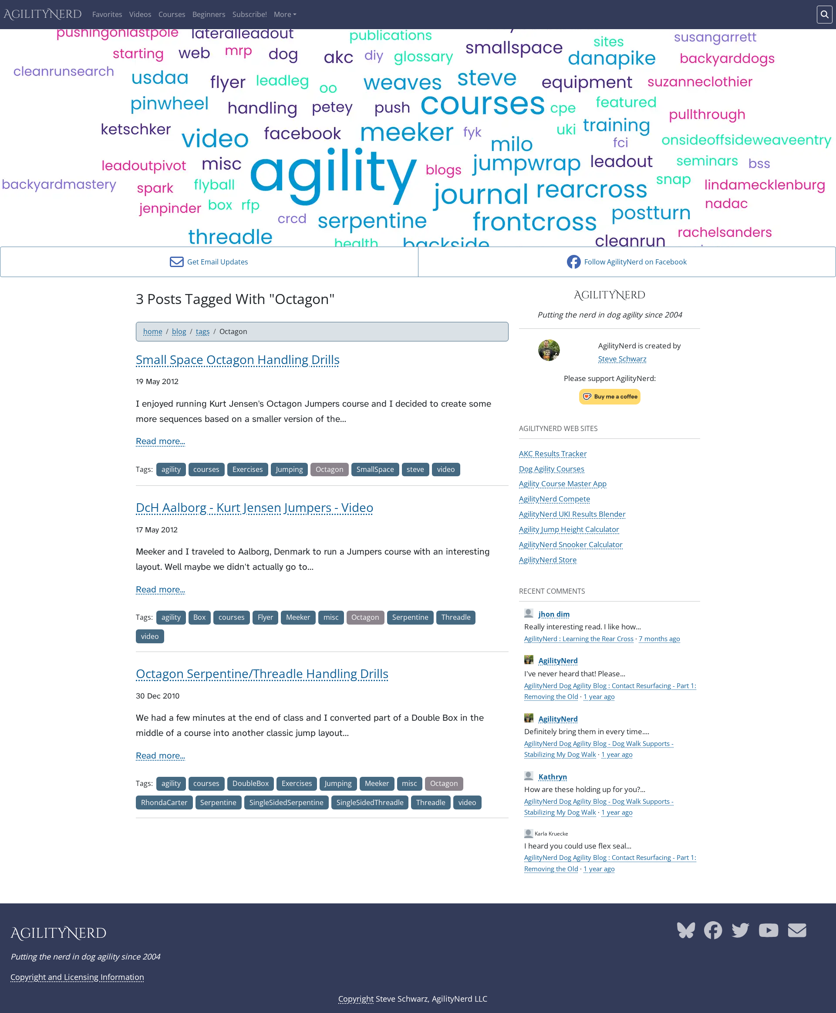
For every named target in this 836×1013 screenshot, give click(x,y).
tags (203, 331)
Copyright (356, 998)
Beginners (209, 14)
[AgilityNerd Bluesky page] (686, 934)
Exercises (248, 469)
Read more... (160, 441)
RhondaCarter (164, 802)
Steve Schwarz (622, 358)
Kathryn (553, 777)
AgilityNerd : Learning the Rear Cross (579, 638)
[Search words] (825, 14)
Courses (171, 14)
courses (206, 469)
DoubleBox (251, 783)
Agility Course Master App (563, 483)
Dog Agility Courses (551, 468)
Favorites (107, 14)
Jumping (289, 469)
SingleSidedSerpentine (286, 802)
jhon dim (554, 614)
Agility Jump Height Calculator (569, 529)
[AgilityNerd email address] (797, 934)
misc (331, 617)
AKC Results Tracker (553, 453)
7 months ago (659, 638)
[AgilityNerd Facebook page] (713, 934)
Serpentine (410, 617)
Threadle (456, 617)
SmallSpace (375, 469)
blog (179, 331)
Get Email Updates (216, 262)
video (446, 469)
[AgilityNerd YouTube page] (768, 934)
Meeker (298, 617)
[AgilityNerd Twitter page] (741, 934)
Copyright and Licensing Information (77, 977)
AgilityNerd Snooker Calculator (571, 544)
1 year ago (599, 696)
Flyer (265, 617)
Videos (140, 14)
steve (415, 469)
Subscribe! (250, 14)
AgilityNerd (42, 14)
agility (171, 469)
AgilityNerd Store (548, 559)
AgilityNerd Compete (554, 498)
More (282, 14)
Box (199, 617)
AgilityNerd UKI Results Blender (572, 513)
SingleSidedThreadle (370, 802)
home (152, 331)
